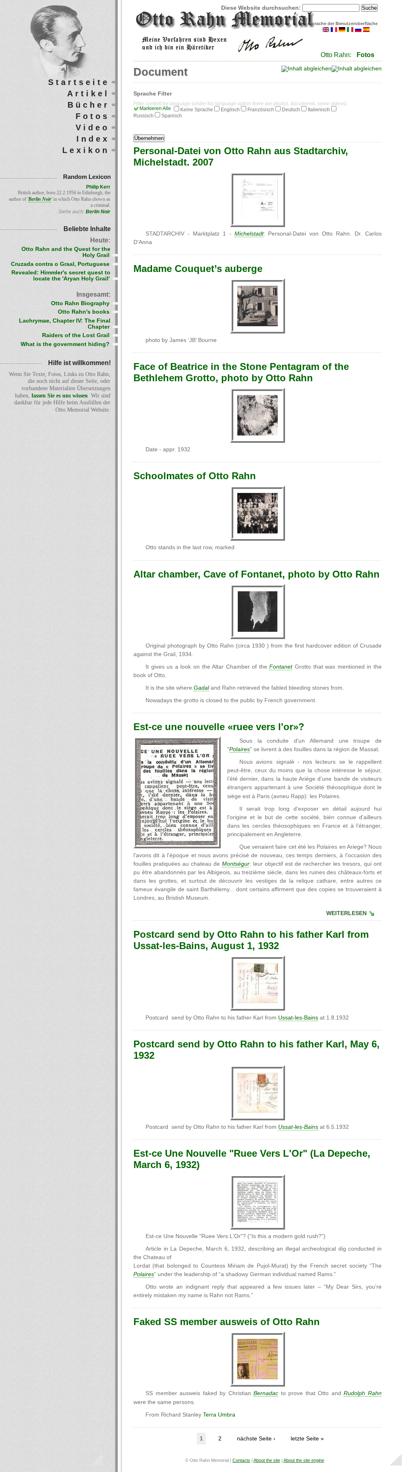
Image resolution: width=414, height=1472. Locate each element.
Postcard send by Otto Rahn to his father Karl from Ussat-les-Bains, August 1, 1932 (251, 940)
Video (93, 127)
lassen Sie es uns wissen (60, 396)
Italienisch (319, 109)
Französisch (260, 109)
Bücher (89, 104)
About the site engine (303, 1460)
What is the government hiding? (65, 344)
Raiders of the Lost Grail (76, 335)
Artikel (88, 93)
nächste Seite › (256, 1439)
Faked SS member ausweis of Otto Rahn (226, 1321)
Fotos (365, 54)
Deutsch (291, 109)
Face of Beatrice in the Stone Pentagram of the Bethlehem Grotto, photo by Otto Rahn (241, 372)
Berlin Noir (98, 212)
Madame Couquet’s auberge (197, 268)
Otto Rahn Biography (80, 303)
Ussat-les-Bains (298, 1018)
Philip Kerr (98, 187)
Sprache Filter (152, 94)
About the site (266, 1460)
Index (93, 138)
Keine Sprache (196, 109)
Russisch (143, 115)
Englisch (230, 109)
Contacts (241, 1460)
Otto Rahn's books (84, 312)
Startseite (79, 82)
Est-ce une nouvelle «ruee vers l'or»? (218, 726)
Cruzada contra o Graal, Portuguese (60, 264)
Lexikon (86, 150)
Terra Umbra (219, 1415)
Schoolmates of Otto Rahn (194, 475)
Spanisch (171, 115)
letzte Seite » (307, 1439)
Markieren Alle (155, 108)
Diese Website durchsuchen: (261, 8)
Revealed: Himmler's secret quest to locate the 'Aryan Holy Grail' (60, 276)
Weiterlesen (346, 913)
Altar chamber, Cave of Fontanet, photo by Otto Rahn (256, 574)
